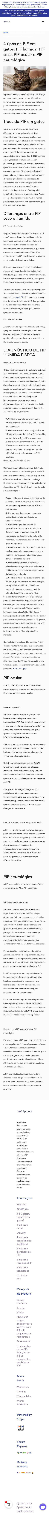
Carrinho (21, 1391)
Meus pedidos (24, 1396)
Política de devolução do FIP (24, 1251)
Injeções (21, 1308)
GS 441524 (23, 1209)
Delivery (21, 1232)
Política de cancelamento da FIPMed (24, 1240)
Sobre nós (22, 1204)
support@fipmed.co (40, 13)
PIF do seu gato (20, 669)
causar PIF (19, 297)
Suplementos (23, 1341)
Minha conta (23, 1387)
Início (5, 33)
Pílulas (20, 1312)
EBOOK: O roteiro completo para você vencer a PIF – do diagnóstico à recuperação (24, 1327)
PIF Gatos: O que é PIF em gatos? (23, 1217)
